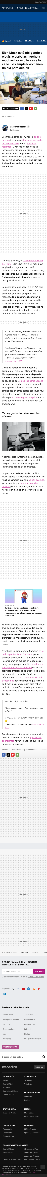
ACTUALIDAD (7, 8)
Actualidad (28, 1015)
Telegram (28, 988)
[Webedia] (41, 2)
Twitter (26, 108)
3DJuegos (28, 1080)
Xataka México (8, 1149)
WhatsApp (7, 1039)
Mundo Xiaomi (8, 1095)
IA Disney (36, 952)
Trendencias (7, 1129)
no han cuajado (36, 480)
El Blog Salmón (30, 1129)
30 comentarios (11, 108)
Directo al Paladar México (12, 1160)
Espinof (27, 1100)
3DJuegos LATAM (31, 1149)
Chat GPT (24, 952)
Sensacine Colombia (32, 1156)
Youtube (23, 988)
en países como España (31, 381)
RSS (34, 988)
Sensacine (28, 1097)
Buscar (43, 1057)
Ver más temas (10, 1047)
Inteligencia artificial (11, 1019)
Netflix (27, 1034)
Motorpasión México (32, 1160)
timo (4, 1034)
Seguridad (7, 1024)
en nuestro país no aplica (24, 397)
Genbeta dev (29, 1024)
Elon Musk (29, 41)
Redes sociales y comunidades (24, 749)
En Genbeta (9, 605)
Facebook (22, 108)
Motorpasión (29, 1113)
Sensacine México (31, 1153)
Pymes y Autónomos (32, 1133)
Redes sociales (9, 1029)
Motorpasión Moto (31, 1116)
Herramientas (29, 1019)
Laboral (27, 1029)
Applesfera (7, 1087)
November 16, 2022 (13, 361)
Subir (37, 1067)
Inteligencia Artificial (32, 1039)
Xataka (5, 1080)
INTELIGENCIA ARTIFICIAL (27, 8)
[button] (19, 126)
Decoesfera (7, 1133)
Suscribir (39, 971)
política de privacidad (35, 977)
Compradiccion (8, 1136)
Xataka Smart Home (10, 1091)
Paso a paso (8, 1015)
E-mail (35, 108)
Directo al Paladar (9, 1113)
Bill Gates (18, 41)
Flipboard (31, 108)
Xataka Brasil (8, 1153)
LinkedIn (5, 993)
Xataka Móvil (8, 1084)
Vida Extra (28, 1084)
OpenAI (8, 41)
